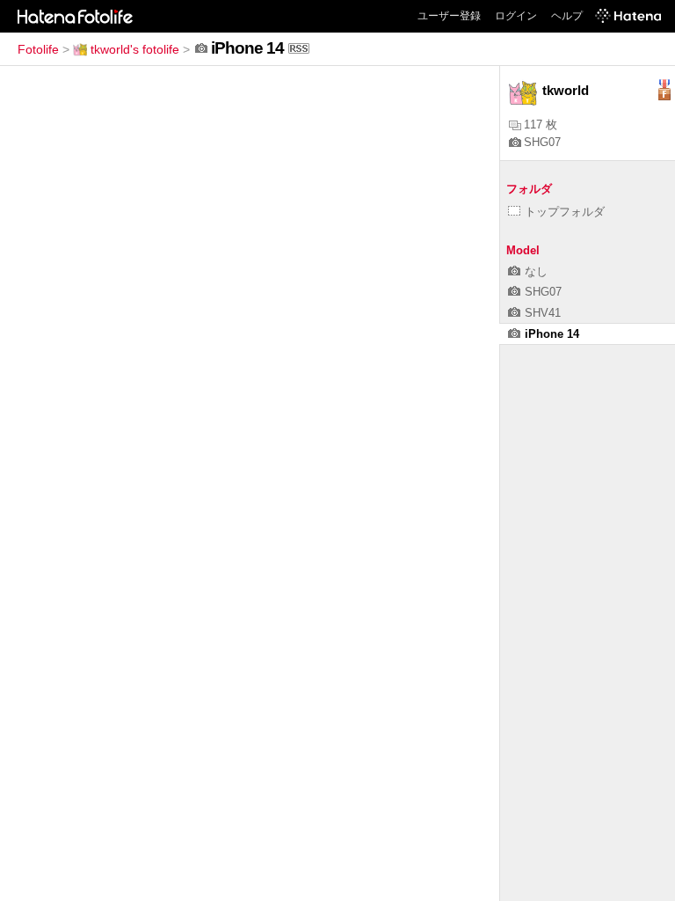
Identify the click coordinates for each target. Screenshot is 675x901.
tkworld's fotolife (135, 49)
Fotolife (38, 49)
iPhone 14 (552, 334)
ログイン (516, 16)
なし (536, 271)
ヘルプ (567, 16)
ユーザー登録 (449, 16)
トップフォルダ (565, 211)
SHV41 (543, 312)
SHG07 (542, 142)
